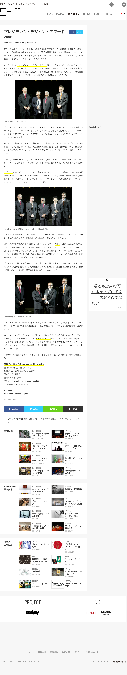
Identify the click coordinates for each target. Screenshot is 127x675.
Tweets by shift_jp (96, 127)
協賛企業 (66, 651)
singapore (11, 399)
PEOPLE (60, 13)
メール (59, 419)
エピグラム (8, 172)
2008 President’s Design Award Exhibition (24, 364)
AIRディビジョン (43, 338)
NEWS (50, 13)
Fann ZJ (34, 42)
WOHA (57, 244)
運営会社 (42, 651)
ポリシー (78, 651)
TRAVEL (108, 13)
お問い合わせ (92, 651)
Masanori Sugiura (21, 394)
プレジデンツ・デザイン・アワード (32, 65)
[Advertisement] (107, 107)
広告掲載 (54, 651)
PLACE (97, 13)
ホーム (31, 651)
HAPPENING (73, 13)
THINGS (87, 13)
